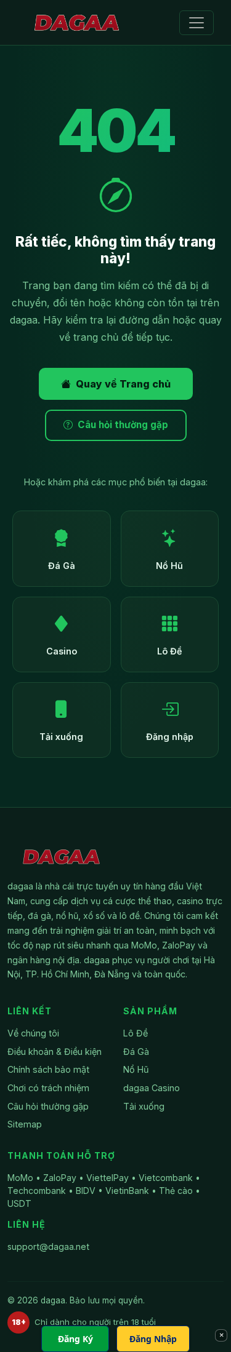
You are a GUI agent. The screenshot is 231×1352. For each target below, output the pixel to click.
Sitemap (24, 1124)
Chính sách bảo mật (48, 1069)
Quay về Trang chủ (123, 384)
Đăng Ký (75, 1339)
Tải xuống (143, 1106)
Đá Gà (136, 1051)
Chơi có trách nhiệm (48, 1088)
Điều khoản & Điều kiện (54, 1051)
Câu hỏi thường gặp (123, 425)
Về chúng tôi (33, 1033)
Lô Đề (135, 1033)
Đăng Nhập (153, 1339)
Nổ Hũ (136, 1069)
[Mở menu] (196, 22)
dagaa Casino (151, 1088)
